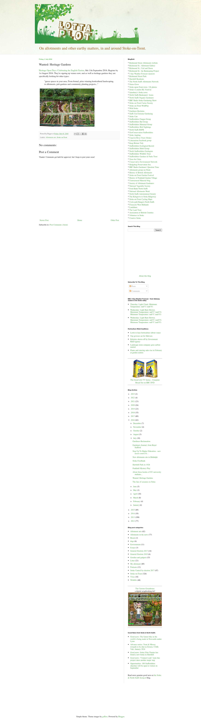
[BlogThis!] (77, 134)
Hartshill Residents (136, 79)
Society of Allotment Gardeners (141, 183)
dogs (132, 541)
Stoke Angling (135, 135)
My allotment (135, 563)
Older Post (115, 220)
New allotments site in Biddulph (145, 457)
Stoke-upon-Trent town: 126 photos (143, 87)
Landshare (133, 207)
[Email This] (75, 134)
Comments (135, 291)
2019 (133, 408)
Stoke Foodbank (139, 460)
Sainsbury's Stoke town (138, 92)
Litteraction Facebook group (140, 140)
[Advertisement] (145, 253)
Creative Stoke (135, 218)
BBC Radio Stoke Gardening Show (143, 100)
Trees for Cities (135, 159)
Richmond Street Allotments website (143, 63)
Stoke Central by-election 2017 (142, 570)
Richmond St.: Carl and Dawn (141, 68)
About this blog (145, 276)
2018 (133, 412)
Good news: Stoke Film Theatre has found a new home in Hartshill (144, 653)
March (136, 497)
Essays (132, 547)
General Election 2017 (139, 551)
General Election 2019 (139, 554)
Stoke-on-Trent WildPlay (139, 105)
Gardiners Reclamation (141, 441)
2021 (133, 401)
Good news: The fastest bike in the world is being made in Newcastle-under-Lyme (146, 639)
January (136, 505)
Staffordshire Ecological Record (141, 146)
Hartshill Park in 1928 (141, 464)
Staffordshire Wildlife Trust (140, 153)
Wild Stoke (133, 108)
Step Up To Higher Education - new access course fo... (147, 452)
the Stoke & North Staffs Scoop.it (144, 676)
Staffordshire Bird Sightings (140, 127)
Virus (132, 576)
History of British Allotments (140, 172)
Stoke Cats (133, 116)
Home (79, 220)
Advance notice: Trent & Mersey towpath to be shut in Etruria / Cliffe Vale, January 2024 (144, 646)
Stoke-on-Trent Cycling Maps (140, 199)
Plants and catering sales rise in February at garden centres (146, 351)
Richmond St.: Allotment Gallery (142, 65)
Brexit (132, 538)
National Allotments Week (139, 191)
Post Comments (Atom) (59, 224)
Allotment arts (51, 137)
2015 (133, 509)
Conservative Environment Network (143, 161)
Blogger (121, 716)
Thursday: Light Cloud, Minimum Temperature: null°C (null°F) (143, 305)
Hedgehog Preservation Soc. (140, 164)
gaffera (104, 716)
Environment (135, 544)
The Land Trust (135, 210)
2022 (133, 397)
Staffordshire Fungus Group (140, 119)
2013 (133, 517)
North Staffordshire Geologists (141, 151)
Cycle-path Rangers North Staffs (141, 202)
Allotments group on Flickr (140, 170)
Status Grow (134, 84)
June (135, 486)
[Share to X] (80, 134)
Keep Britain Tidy (136, 143)
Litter (132, 560)
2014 (133, 513)
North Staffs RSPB (136, 129)
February (137, 501)
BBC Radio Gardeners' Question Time (144, 167)
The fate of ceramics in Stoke (144, 481)
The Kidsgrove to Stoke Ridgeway (142, 196)
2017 (133, 416)
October (136, 430)
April (135, 493)
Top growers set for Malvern (141, 336)
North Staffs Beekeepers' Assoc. (141, 95)
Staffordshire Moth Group (139, 148)
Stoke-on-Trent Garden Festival (141, 175)
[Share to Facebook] (83, 134)
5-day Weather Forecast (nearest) (142, 73)
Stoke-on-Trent (62, 137)
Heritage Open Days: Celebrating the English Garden (61, 70)
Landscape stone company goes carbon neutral (145, 345)
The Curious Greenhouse (145, 588)
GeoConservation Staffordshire (141, 132)
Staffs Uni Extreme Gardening (141, 113)
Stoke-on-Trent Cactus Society (141, 103)
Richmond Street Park (137, 76)
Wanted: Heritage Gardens (143, 478)
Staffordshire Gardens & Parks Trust (143, 156)
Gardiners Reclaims (136, 111)
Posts (133, 286)
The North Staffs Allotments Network (143, 81)
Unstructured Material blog (139, 180)
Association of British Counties (141, 212)
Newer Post (44, 220)
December (137, 423)
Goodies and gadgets (138, 557)
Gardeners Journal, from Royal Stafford (144, 446)
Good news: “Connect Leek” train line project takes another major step (145, 659)
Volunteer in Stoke (136, 215)
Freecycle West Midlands (139, 204)
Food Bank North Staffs (138, 188)
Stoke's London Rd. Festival (140, 89)
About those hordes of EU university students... (147, 473)
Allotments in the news (139, 534)
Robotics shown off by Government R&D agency (144, 340)
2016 (133, 420)
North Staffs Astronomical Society (142, 194)
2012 (133, 521)
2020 (133, 405)
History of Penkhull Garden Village (143, 178)
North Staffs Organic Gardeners (141, 97)
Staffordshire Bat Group (138, 121)
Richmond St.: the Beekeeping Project (144, 71)
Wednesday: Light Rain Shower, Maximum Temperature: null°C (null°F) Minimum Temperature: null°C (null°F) (145, 312)
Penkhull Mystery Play (141, 468)
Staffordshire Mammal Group (140, 124)
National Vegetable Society (139, 186)
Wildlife (133, 580)
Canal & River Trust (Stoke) (140, 137)
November (137, 427)
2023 (133, 394)
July (135, 438)
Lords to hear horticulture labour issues (145, 332)
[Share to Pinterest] (85, 134)
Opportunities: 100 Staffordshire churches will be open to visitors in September (143, 665)
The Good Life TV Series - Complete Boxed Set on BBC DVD (145, 381)
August (136, 434)
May (135, 490)
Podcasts (133, 567)
